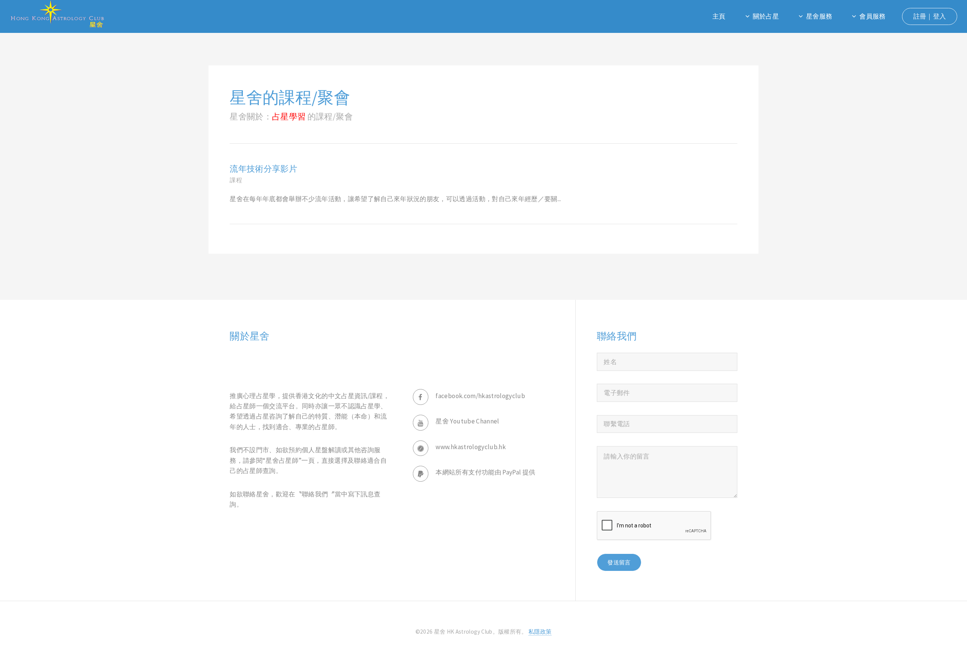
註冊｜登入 (929, 16)
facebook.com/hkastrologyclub (480, 396)
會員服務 (872, 16)
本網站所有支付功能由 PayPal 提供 (485, 472)
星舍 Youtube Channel (467, 421)
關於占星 (766, 16)
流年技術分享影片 (263, 169)
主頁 (719, 16)
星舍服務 (819, 16)
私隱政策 (539, 631)
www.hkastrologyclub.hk (471, 447)
